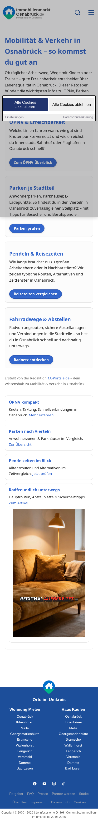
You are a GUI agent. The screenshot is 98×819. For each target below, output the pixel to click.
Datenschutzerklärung (78, 117)
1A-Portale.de (58, 378)
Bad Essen (25, 768)
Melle (25, 728)
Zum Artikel (18, 502)
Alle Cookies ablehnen (71, 105)
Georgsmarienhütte (24, 734)
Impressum (38, 802)
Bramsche (24, 739)
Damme (25, 763)
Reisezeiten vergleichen (35, 294)
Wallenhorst (25, 745)
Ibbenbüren (25, 722)
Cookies (80, 802)
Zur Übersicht (20, 444)
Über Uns (19, 802)
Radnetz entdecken (31, 359)
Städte (84, 794)
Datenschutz (60, 802)
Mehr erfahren (41, 415)
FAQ (30, 794)
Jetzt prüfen (42, 473)
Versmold (25, 757)
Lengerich (24, 751)
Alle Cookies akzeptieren (25, 104)
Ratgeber (16, 794)
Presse (43, 794)
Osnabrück (25, 716)
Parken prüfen (27, 228)
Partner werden (63, 794)
